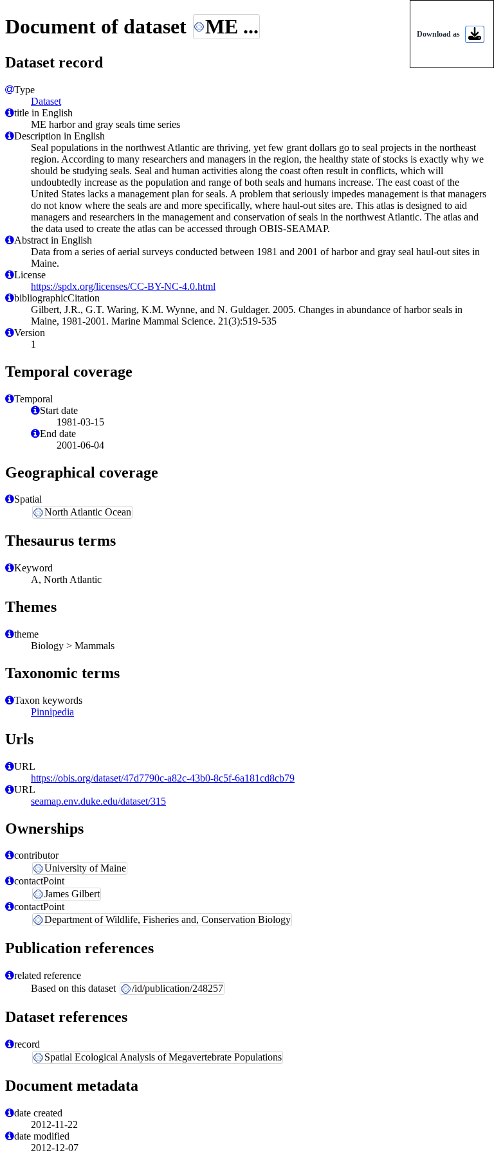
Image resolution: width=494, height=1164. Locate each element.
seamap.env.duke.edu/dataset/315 (98, 801)
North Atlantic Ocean (87, 511)
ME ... (232, 26)
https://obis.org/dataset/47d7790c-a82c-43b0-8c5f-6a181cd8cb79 (163, 778)
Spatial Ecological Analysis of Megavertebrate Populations (163, 1057)
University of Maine (85, 868)
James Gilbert (72, 893)
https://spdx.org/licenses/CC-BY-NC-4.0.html (123, 286)
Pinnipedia (52, 711)
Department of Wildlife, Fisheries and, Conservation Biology (167, 919)
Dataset (46, 101)
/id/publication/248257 (177, 988)
